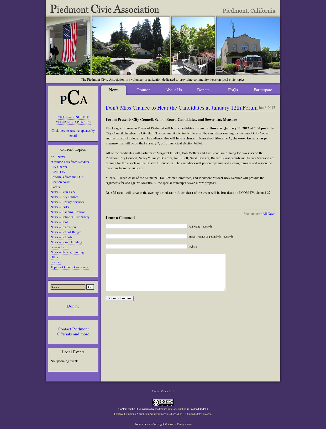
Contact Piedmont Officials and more (73, 331)
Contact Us (167, 391)
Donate (73, 306)
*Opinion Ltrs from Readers (70, 161)
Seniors (56, 262)
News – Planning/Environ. (68, 212)
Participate (263, 89)
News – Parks (60, 207)
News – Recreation (63, 227)
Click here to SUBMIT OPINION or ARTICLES (73, 119)
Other (54, 257)
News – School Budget (66, 232)
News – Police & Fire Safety (70, 217)
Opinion (144, 89)
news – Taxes (59, 247)
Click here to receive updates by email (73, 133)
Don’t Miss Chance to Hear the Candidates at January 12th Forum (182, 107)
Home (155, 391)
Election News (60, 182)
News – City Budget (64, 197)
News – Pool (59, 222)
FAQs (233, 89)
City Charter (59, 166)
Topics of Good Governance (70, 267)
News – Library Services (67, 202)
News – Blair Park (63, 192)
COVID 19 (58, 171)
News (114, 89)
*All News (58, 156)
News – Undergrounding (67, 252)
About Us (173, 89)
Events (55, 187)
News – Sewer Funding (66, 242)
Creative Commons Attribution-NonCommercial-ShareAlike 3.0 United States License (162, 414)
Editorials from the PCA (67, 177)
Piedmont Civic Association (170, 409)
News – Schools (61, 237)
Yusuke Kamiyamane (180, 424)
